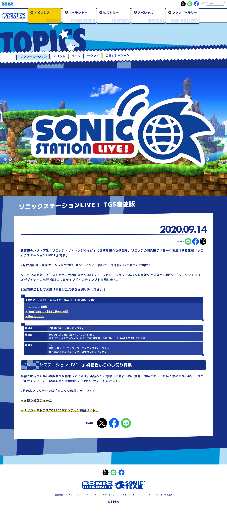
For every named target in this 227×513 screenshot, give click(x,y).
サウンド (93, 56)
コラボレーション (118, 55)
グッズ (76, 56)
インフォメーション (33, 57)
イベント (59, 56)
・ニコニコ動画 (36, 307)
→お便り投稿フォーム (36, 401)
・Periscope (34, 317)
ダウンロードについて (87, 494)
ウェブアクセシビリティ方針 (159, 494)
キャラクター (77, 12)
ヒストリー (111, 12)
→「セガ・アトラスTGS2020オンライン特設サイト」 (60, 410)
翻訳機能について (63, 494)
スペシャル (145, 12)
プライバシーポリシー (130, 494)
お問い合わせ (108, 494)
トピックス (42, 12)
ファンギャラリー (184, 12)
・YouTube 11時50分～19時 (46, 312)
